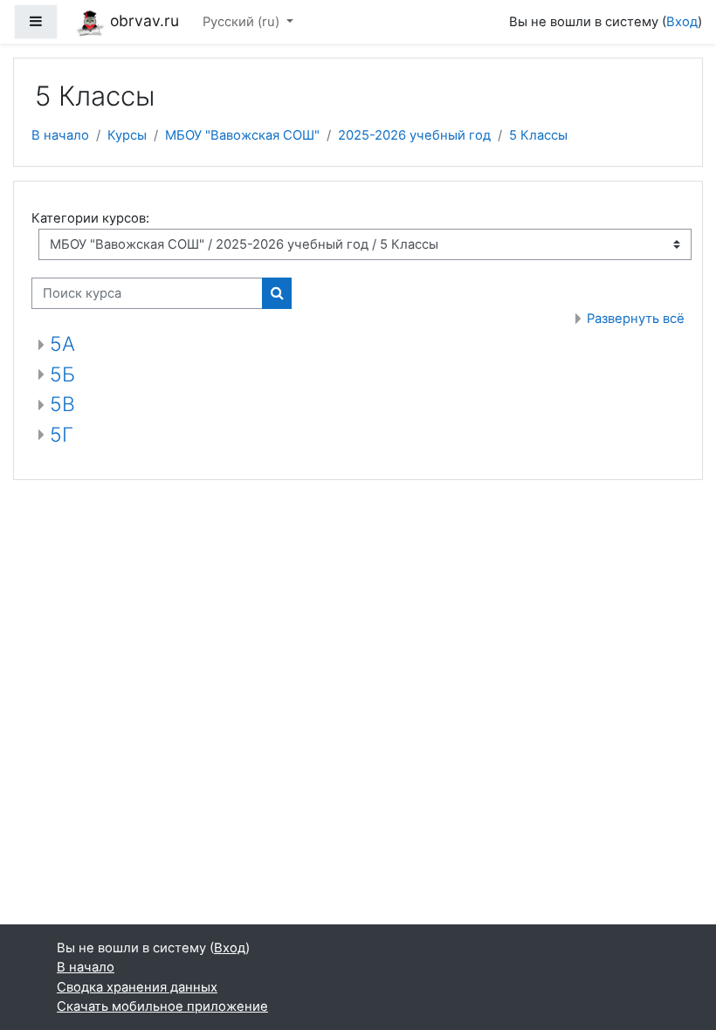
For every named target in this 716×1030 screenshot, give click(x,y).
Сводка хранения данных (137, 987)
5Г (61, 434)
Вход (682, 22)
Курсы (127, 135)
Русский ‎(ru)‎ (243, 22)
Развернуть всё (636, 318)
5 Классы (538, 135)
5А (62, 344)
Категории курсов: (90, 218)
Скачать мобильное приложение (162, 1006)
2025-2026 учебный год (414, 135)
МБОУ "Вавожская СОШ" (242, 135)
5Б (62, 374)
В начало (60, 135)
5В (62, 404)
